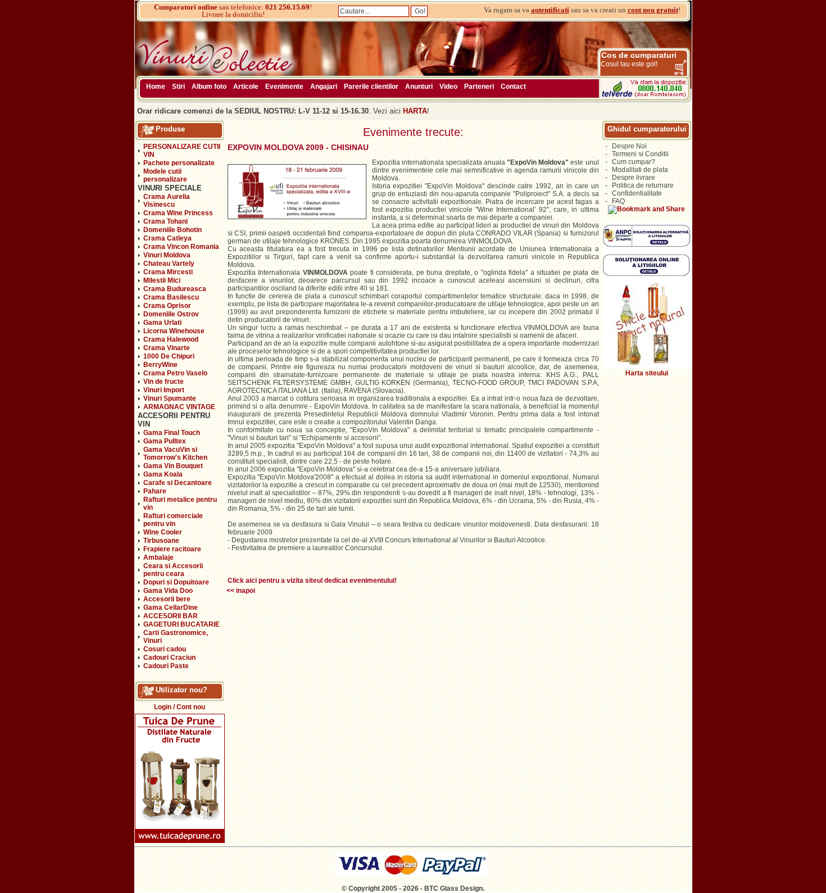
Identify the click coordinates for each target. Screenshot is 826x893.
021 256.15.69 (287, 7)
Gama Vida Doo (168, 591)
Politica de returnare (643, 185)
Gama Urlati (162, 323)
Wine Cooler (162, 532)
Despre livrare (633, 178)
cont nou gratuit (653, 10)
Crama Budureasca (174, 289)
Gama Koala (163, 474)
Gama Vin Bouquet (173, 466)
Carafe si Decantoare (177, 483)
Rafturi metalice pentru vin (180, 503)
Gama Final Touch (171, 433)
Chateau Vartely (168, 264)
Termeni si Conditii (640, 154)
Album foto (209, 86)
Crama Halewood (170, 339)
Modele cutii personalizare (165, 175)
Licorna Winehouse (174, 331)
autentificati (550, 10)
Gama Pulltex (164, 441)
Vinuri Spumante (169, 398)
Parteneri (479, 86)
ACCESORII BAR (170, 616)
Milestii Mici (161, 280)
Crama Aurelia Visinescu (166, 200)
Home (155, 86)
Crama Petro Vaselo (175, 373)
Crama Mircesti (168, 272)
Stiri (178, 86)
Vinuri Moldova (166, 255)
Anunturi (419, 86)
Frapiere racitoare (172, 549)
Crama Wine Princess (178, 213)
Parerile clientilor (371, 86)
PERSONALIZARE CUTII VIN (181, 150)
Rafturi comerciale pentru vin (173, 520)
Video (448, 86)
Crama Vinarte (166, 348)
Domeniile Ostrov (171, 314)
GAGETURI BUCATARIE (181, 624)
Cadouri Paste (166, 666)
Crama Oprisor (167, 306)
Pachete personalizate (179, 163)
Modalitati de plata (640, 170)
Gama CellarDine (170, 607)
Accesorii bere (166, 599)
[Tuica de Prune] (180, 841)
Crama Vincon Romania (181, 247)
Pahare (154, 491)
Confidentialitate (637, 193)
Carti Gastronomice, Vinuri (175, 637)
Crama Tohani (165, 221)
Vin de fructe (163, 382)
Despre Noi (629, 146)
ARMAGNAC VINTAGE (179, 407)
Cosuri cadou (164, 649)
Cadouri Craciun (169, 657)
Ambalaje (158, 557)
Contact (513, 86)
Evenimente (284, 86)
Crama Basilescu (171, 297)
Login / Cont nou (179, 707)
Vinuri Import (163, 390)
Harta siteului (646, 373)
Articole (245, 86)
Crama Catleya (167, 238)
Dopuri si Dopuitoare (176, 582)
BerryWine (160, 365)
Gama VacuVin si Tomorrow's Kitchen (175, 453)
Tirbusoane (161, 541)
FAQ (618, 201)
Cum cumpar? (633, 162)
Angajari (323, 86)
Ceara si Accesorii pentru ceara (173, 570)
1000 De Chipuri (168, 356)
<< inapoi (240, 591)
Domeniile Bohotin (172, 230)
